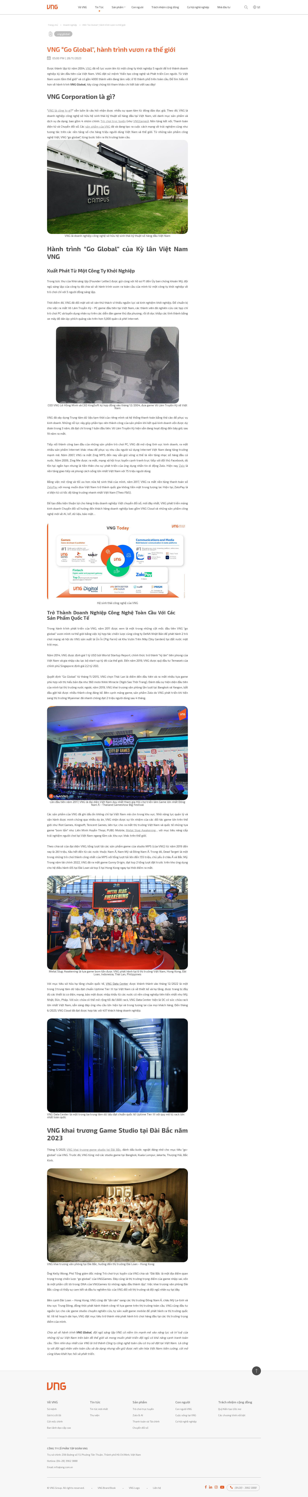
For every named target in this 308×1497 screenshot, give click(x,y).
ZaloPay (52, 487)
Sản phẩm (117, 7)
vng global (63, 34)
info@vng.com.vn (63, 1467)
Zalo (182, 465)
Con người (137, 7)
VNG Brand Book (107, 1487)
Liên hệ (157, 1487)
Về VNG (82, 7)
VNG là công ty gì (59, 110)
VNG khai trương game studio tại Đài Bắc (94, 1149)
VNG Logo (134, 1487)
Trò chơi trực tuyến (113, 121)
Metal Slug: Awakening (141, 830)
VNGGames (140, 121)
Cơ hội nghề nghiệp (198, 7)
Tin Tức (99, 7)
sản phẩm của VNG (97, 126)
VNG (88, 68)
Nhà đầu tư (223, 7)
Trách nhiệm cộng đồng (165, 7)
